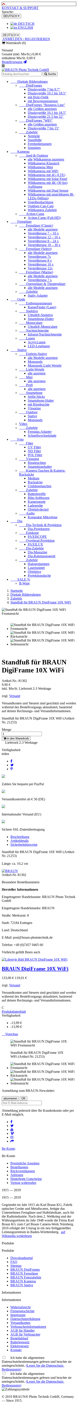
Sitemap (15, 1265)
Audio (27, 513)
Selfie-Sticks (36, 396)
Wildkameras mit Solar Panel (47, 179)
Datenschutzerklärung (25, 1319)
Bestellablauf (19, 1338)
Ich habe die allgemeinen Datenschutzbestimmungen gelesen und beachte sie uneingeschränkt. (37, 1363)
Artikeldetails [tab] (19, 840)
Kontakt (15, 1350)
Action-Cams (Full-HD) (44, 218)
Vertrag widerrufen (23, 1183)
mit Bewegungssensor (43, 101)
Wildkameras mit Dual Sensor (48, 190)
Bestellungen (19, 1167)
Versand (14, 696)
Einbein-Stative (33, 354)
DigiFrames (30, 85)
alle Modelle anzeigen (43, 229)
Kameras (19, 151)
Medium (33, 478)
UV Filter (34, 447)
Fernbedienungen (40, 144)
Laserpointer (36, 568)
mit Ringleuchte (38, 404)
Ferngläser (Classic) (36, 225)
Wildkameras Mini (40, 167)
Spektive (28, 311)
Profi (26, 385)
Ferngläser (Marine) (36, 272)
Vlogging (34, 408)
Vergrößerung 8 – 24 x (43, 241)
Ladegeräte (35, 505)
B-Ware (24, 583)
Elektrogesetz (19, 1346)
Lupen (27, 338)
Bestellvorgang (12, 62)
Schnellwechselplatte (42, 435)
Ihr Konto (8, 1148)
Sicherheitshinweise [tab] (23, 844)
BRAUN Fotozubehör (25, 1277)
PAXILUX (35, 544)
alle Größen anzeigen (42, 109)
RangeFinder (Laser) (42, 307)
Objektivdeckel (38, 509)
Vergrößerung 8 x (40, 260)
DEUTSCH (25, 23)
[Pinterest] (11, 769)
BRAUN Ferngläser (24, 1273)
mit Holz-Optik (38, 97)
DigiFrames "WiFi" (36, 120)
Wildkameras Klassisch (43, 163)
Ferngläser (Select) (35, 249)
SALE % (20, 579)
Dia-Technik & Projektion (40, 525)
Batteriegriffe (37, 494)
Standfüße (35, 140)
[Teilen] (11, 761)
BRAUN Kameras (23, 1281)
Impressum (17, 1315)
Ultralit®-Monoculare (42, 326)
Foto (17, 439)
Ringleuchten (37, 463)
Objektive (34, 571)
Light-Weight (31, 369)
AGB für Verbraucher (25, 1334)
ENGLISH (25, 27)
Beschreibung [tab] (19, 837)
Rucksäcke (35, 482)
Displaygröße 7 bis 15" (43, 128)
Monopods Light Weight (44, 365)
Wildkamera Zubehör (42, 210)
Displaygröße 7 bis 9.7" (44, 89)
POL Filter (35, 455)
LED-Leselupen (39, 346)
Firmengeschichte (22, 1311)
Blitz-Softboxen (38, 498)
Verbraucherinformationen (28, 1326)
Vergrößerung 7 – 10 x (43, 233)
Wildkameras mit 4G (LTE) (46, 175)
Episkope (29, 533)
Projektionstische (39, 575)
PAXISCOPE (37, 536)
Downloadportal (21, 1258)
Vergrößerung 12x (40, 268)
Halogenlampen (38, 564)
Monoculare (30, 323)
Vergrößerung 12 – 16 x (44, 237)
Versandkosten (20, 1323)
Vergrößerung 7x (39, 256)
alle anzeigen (37, 373)
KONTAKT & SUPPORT (20, 8)
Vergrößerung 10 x (41, 264)
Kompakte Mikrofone (42, 517)
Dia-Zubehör (31, 548)
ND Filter (34, 451)
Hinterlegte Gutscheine (26, 1179)
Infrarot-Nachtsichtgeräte (45, 334)
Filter (26, 443)
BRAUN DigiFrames (25, 1269)
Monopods (35, 361)
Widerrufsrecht (20, 1307)
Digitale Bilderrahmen (29, 81)
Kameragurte (37, 501)
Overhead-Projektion (37, 540)
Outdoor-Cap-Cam (41, 206)
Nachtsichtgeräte (34, 330)
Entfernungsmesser (35, 303)
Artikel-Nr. (10, 875)
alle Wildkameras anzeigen (46, 159)
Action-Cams (31, 214)
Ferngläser (21, 221)
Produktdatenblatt (14, 1011)
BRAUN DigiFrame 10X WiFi (35, 968)
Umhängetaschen (39, 486)
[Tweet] (12, 765)
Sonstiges (34, 148)
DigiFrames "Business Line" (42, 105)
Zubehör (28, 132)
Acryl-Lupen (37, 342)
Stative (18, 350)
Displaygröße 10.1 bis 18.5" (47, 93)
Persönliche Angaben (24, 1163)
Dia (16, 521)
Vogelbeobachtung (40, 202)
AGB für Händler (22, 1330)
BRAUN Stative (21, 1285)
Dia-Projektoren (39, 529)
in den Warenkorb (17, 738)
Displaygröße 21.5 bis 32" (46, 116)
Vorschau (10, 1034)
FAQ (13, 1262)
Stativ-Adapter (38, 295)
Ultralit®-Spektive (40, 315)
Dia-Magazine (37, 552)
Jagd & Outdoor (33, 155)
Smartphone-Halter (41, 319)
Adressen (16, 1175)
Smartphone (30, 393)
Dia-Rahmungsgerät (41, 556)
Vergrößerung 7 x (40, 280)
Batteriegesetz (19, 1342)
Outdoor (28, 412)
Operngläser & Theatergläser (42, 284)
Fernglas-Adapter (40, 431)
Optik (17, 299)
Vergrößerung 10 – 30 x (44, 245)
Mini (25, 377)
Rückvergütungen (22, 1171)
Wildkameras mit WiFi (43, 171)
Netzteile (34, 136)
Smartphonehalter (40, 466)
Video (23, 424)
